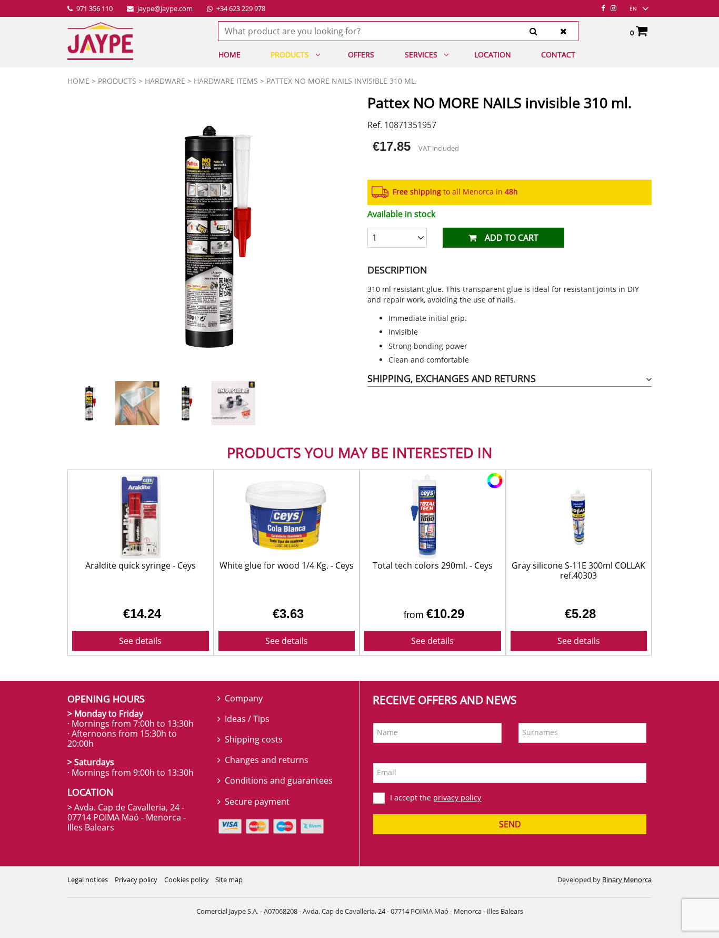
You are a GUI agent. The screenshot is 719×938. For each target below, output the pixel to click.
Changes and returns (266, 760)
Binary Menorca (627, 879)
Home (229, 55)
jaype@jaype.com (164, 9)
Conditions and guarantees (279, 780)
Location (492, 55)
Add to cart (511, 237)
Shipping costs (254, 739)
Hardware (165, 81)
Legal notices (87, 879)
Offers (361, 55)
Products (290, 55)
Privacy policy (136, 879)
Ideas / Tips (247, 719)
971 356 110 (94, 9)
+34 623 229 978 (240, 9)
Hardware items (226, 81)
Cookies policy (186, 879)
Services (421, 55)
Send (510, 824)
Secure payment (257, 801)
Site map (229, 879)
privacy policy (457, 798)
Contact (558, 55)
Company (244, 698)
